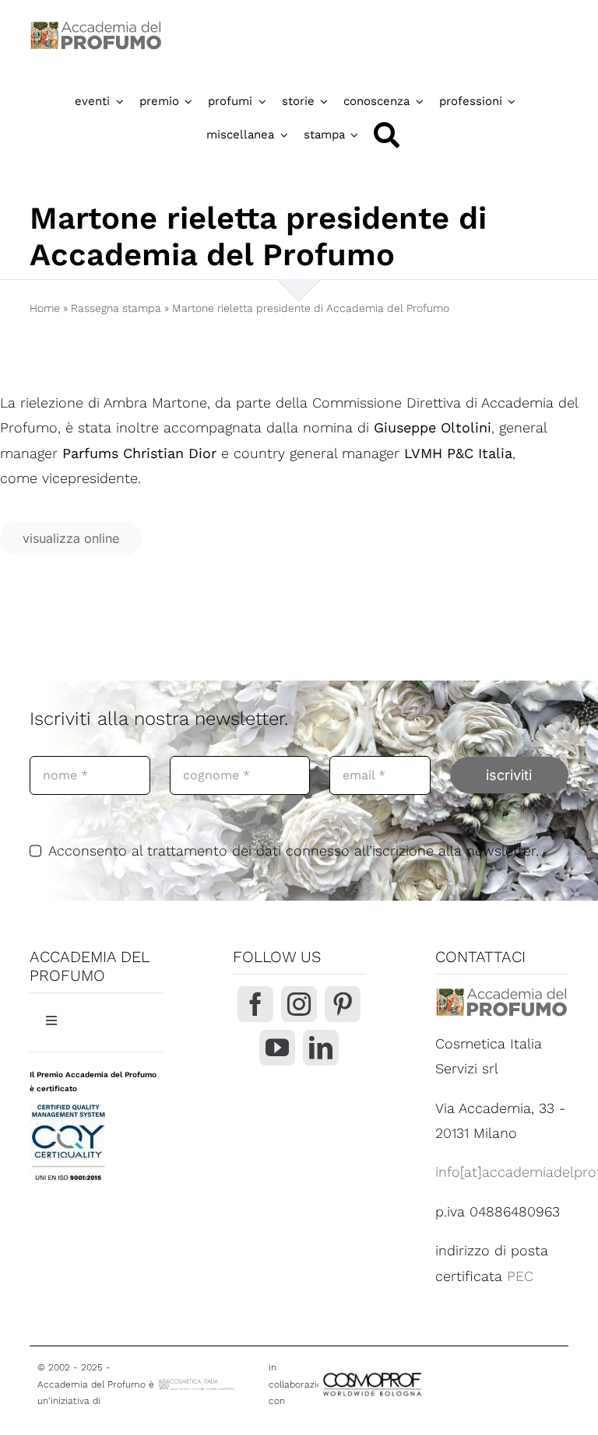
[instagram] (299, 1004)
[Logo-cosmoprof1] (413, 1372)
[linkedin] (321, 1048)
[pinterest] (343, 1004)
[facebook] (255, 1004)
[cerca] (386, 135)
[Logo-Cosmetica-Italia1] (197, 1383)
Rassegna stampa (116, 308)
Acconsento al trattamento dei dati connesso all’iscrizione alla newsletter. (293, 850)
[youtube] (277, 1048)
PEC (520, 1276)
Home (45, 308)
